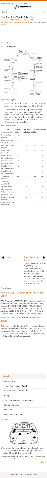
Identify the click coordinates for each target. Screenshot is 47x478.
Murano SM (13, 3)
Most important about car (13, 414)
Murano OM (8, 3)
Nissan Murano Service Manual (15, 391)
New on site (8, 410)
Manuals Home (9, 381)
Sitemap (21, 3)
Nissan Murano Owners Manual (15, 386)
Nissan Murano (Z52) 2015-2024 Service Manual (16, 20)
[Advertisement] (23, 32)
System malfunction (11, 405)
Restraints (35, 20)
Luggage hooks (5, 420)
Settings (7, 396)
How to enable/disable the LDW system (18, 400)
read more (42, 462)
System (30, 22)
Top (18, 3)
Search (25, 3)
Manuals (3, 3)
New (16, 3)
